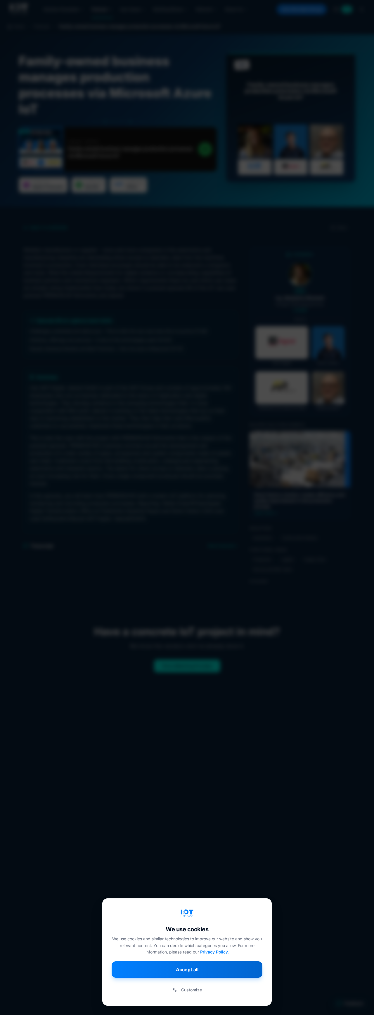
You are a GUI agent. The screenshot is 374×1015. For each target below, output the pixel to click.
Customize (191, 989)
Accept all (187, 969)
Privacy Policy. (214, 951)
